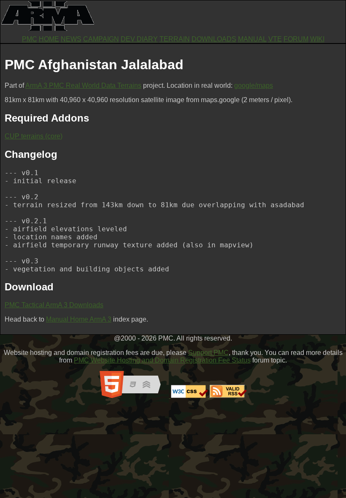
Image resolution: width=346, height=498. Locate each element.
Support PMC (208, 352)
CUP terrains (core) (33, 136)
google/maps (253, 85)
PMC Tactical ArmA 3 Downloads (54, 305)
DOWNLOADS (214, 39)
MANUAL (252, 39)
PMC (29, 39)
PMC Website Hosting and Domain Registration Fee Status (162, 360)
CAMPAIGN (101, 39)
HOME (49, 39)
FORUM (296, 39)
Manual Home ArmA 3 (78, 319)
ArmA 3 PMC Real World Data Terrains (83, 85)
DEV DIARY (139, 39)
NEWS (71, 39)
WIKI (317, 39)
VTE (275, 39)
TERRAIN (174, 39)
